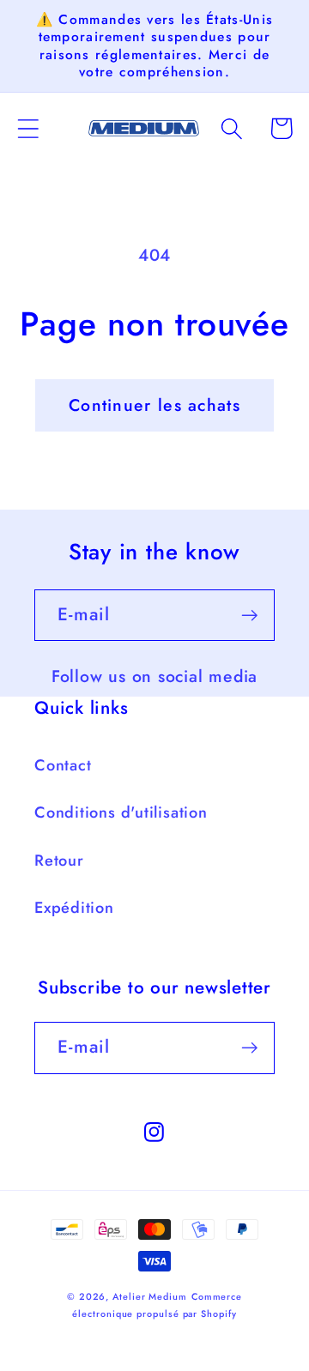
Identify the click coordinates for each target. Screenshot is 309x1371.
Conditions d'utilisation (121, 812)
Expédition (74, 908)
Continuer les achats (154, 405)
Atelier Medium (149, 1296)
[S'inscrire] (249, 615)
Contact (62, 765)
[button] (27, 128)
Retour (59, 860)
